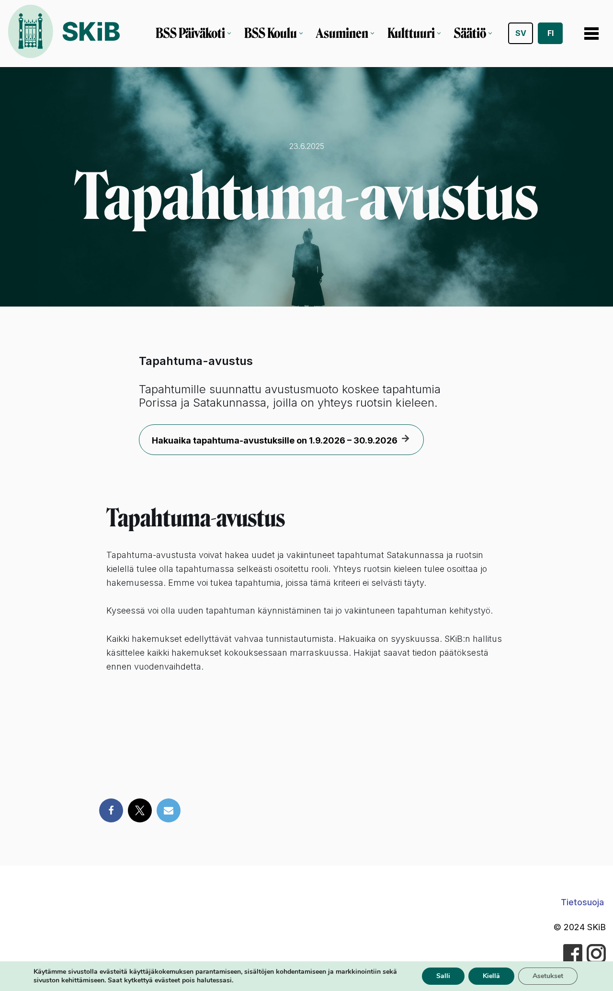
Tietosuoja (582, 902)
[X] (140, 810)
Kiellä (491, 975)
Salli (443, 975)
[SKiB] (63, 33)
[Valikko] (591, 33)
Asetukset (548, 975)
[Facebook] (111, 810)
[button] (229, 33)
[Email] (169, 810)
